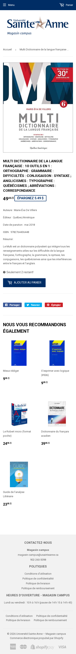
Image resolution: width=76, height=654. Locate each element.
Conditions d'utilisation (38, 573)
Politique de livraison (38, 583)
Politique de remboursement (38, 588)
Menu (11, 4)
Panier (69, 4)
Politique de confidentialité (38, 578)
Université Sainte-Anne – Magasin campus (41, 633)
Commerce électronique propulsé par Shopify (36, 638)
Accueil (7, 49)
